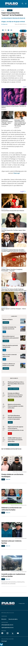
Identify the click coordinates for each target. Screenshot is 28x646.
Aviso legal (4, 641)
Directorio (3, 619)
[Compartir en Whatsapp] (8, 30)
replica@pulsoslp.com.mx (7, 627)
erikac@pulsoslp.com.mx (7, 624)
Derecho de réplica (13, 619)
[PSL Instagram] (7, 633)
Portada (2, 10)
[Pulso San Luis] (11, 4)
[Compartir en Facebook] (2, 30)
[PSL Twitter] (13, 633)
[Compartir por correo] (11, 30)
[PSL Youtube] (18, 633)
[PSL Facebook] (2, 633)
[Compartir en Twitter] (5, 30)
